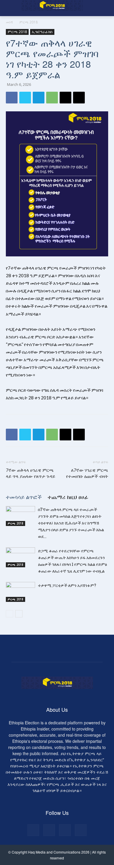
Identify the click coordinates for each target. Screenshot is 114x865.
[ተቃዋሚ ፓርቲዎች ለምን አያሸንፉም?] (20, 592)
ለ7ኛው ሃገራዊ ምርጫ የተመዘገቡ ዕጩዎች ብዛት (87, 473)
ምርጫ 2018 (28, 22)
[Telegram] (38, 97)
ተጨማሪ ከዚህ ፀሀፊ (68, 496)
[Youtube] (81, 830)
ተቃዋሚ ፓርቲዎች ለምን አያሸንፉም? (67, 585)
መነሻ (9, 22)
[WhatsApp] (52, 97)
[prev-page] (9, 613)
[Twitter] (25, 97)
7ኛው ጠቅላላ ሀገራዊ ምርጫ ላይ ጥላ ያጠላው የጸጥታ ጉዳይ (30, 473)
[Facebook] (12, 97)
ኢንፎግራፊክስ (42, 31)
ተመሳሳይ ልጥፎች (24, 496)
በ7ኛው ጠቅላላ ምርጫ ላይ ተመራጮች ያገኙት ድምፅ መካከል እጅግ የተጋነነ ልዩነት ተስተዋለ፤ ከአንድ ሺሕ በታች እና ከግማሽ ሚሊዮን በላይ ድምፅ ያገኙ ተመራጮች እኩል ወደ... (71, 523)
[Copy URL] (79, 97)
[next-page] (19, 613)
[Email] (65, 97)
